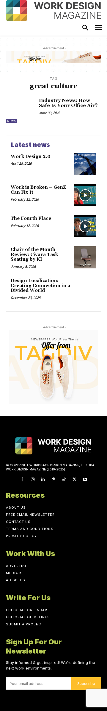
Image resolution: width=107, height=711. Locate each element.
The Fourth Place (31, 218)
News (11, 121)
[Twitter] (74, 479)
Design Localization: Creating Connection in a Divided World (40, 285)
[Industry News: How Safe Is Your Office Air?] (20, 109)
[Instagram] (32, 479)
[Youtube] (85, 479)
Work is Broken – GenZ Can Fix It (38, 190)
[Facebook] (22, 479)
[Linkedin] (43, 479)
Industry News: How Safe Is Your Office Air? (68, 103)
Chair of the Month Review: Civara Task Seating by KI (34, 254)
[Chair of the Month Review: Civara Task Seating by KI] (85, 257)
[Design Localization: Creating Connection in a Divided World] (85, 288)
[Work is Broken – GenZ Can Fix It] (85, 195)
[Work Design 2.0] (85, 164)
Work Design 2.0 (31, 156)
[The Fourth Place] (85, 226)
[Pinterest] (53, 479)
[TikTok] (64, 479)
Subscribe (86, 683)
